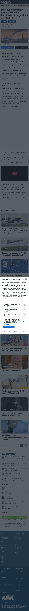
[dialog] (14, 305)
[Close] (26, 279)
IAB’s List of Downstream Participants (16, 298)
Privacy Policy (22, 331)
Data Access (14, 331)
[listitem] (14, 302)
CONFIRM (8, 326)
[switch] (24, 305)
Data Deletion (7, 331)
